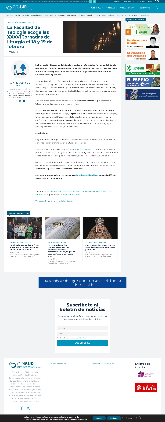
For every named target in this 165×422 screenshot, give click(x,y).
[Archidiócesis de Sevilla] (20, 69)
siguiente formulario (80, 149)
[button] (157, 8)
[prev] (90, 1)
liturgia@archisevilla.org (88, 175)
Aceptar (99, 418)
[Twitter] (158, 1)
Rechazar (114, 418)
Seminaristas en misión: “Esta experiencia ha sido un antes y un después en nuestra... (24, 247)
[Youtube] (24, 101)
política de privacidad (84, 338)
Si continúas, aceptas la (76, 338)
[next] (94, 1)
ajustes (84, 419)
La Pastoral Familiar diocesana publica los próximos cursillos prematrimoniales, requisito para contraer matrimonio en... (61, 250)
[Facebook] (155, 1)
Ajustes (129, 418)
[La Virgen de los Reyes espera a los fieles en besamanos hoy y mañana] (100, 228)
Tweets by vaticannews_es (102, 363)
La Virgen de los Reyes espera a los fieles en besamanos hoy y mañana (100, 247)
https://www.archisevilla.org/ (20, 89)
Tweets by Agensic (58, 363)
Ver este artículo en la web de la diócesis (53, 201)
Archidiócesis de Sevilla (20, 22)
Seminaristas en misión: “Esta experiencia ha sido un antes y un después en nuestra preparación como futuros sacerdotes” (61, 1)
